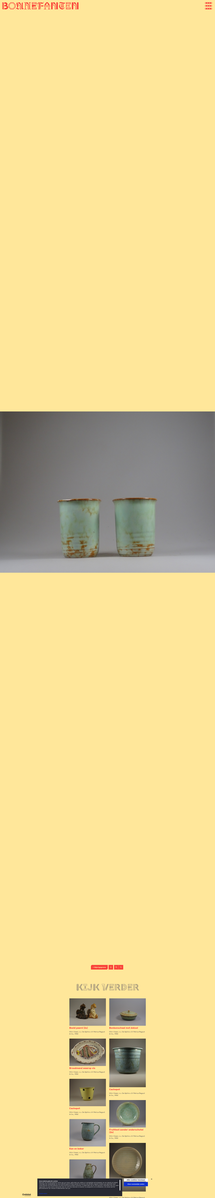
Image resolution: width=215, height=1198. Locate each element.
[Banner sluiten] (151, 1179)
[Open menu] (211, 5)
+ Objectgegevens (99, 967)
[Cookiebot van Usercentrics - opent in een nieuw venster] (26, 1195)
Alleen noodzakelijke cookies (135, 1184)
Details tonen (43, 1193)
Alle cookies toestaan (136, 1180)
